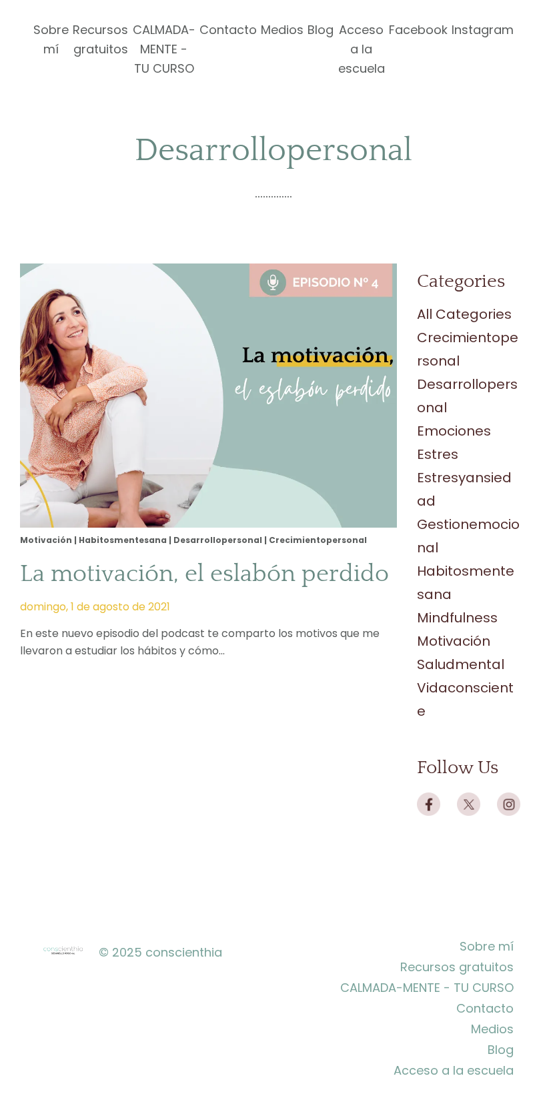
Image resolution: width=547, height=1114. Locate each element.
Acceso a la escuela (361, 49)
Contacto (228, 29)
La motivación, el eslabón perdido (204, 573)
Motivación (46, 540)
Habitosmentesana (123, 540)
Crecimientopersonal (318, 540)
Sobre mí (51, 39)
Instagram (483, 29)
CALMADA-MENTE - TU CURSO (164, 49)
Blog (321, 29)
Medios (282, 29)
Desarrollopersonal (217, 540)
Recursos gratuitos (100, 39)
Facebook (418, 29)
